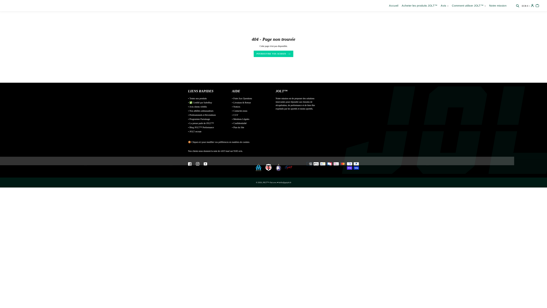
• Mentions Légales (240, 119)
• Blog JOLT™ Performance (201, 127)
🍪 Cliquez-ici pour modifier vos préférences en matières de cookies (218, 142)
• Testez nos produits (197, 98)
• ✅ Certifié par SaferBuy (200, 102)
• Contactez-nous (239, 111)
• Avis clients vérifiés (197, 107)
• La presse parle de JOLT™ (201, 123)
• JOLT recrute (194, 131)
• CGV (235, 115)
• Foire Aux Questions (242, 98)
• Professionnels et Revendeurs (202, 115)
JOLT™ (266, 182)
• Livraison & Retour (241, 102)
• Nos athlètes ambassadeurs (200, 111)
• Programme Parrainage (199, 119)
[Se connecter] (532, 5)
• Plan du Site (238, 127)
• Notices (236, 107)
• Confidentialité (239, 123)
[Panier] (537, 5)
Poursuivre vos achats (271, 54)
